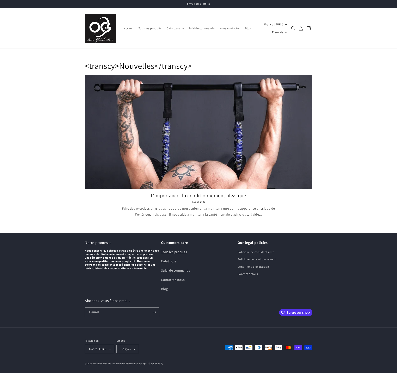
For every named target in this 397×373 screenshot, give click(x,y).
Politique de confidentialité (256, 252)
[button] (175, 28)
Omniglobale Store (103, 363)
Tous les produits (174, 252)
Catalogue (168, 261)
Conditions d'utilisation (253, 266)
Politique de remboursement (257, 259)
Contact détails (248, 274)
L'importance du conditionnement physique (198, 195)
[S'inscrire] (154, 312)
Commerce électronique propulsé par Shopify (138, 363)
